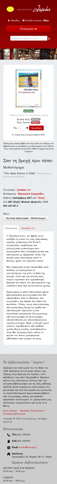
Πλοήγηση (27, 29)
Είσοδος (15, 20)
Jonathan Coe (24, 189)
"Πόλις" (41, 198)
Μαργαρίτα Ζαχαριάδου (31, 193)
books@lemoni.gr (28, 447)
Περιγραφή (11, 228)
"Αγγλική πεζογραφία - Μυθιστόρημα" (25, 218)
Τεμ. (15, 128)
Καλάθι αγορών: (37, 20)
